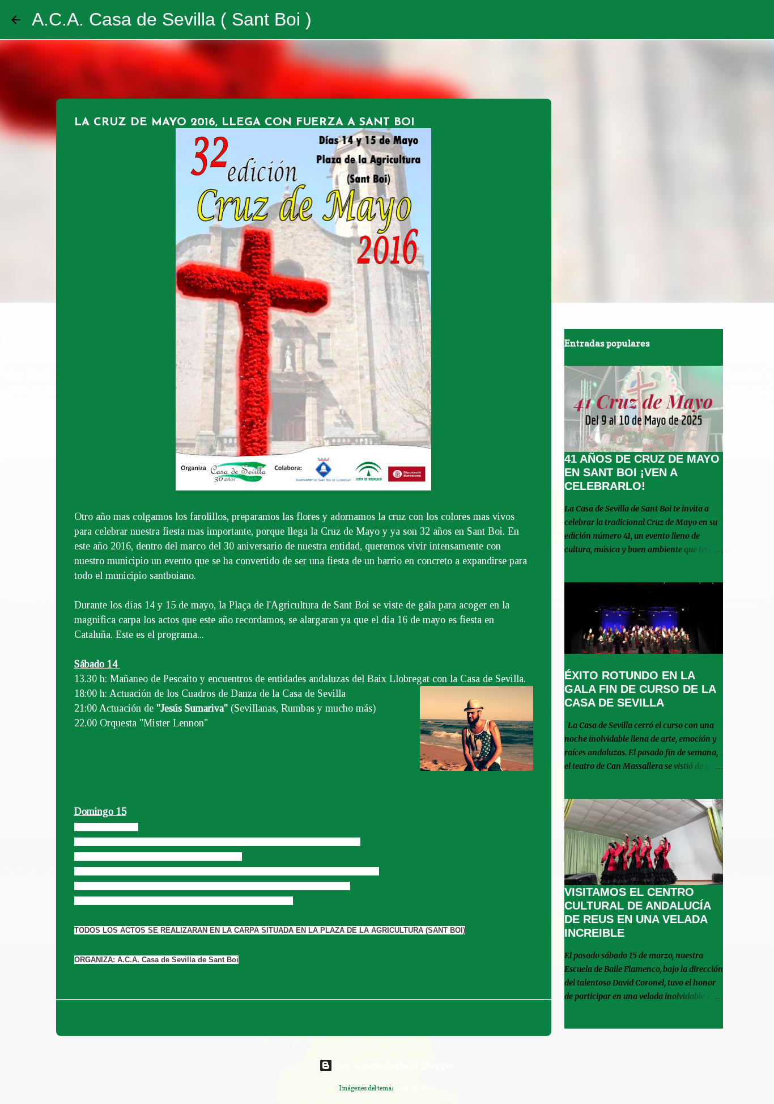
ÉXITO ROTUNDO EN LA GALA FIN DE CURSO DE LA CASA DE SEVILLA (640, 689)
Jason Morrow (414, 1088)
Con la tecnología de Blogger (394, 1065)
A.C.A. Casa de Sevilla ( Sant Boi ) (172, 19)
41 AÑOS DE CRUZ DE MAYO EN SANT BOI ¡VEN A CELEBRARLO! (642, 472)
